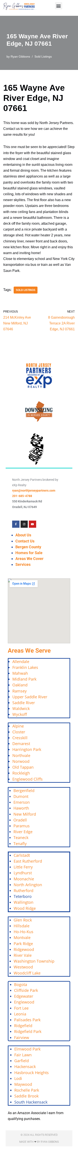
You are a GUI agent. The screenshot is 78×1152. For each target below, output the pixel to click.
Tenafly (20, 843)
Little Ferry (23, 867)
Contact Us (24, 541)
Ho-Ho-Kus (23, 931)
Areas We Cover (29, 558)
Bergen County (28, 547)
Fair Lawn (23, 1054)
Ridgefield (23, 1025)
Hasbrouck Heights (31, 1072)
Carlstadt (22, 855)
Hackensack (25, 1066)
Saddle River (23, 702)
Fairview (21, 1037)
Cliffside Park (26, 990)
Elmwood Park (28, 1049)
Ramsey (19, 691)
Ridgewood (24, 949)
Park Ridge (23, 943)
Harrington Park (26, 749)
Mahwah (20, 673)
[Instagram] (24, 524)
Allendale (20, 661)
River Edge (22, 831)
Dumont (20, 796)
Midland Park (24, 679)
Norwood (20, 761)
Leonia (20, 1013)
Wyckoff (19, 714)
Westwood (23, 967)
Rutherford (23, 890)
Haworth (21, 808)
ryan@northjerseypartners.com (33, 490)
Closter (18, 731)
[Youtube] (32, 524)
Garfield (21, 1060)
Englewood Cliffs (27, 779)
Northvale (21, 755)
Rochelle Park (26, 1090)
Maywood (23, 1084)
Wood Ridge (25, 908)
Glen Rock (23, 920)
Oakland (20, 684)
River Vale (23, 955)
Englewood (24, 1002)
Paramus (21, 825)
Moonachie (24, 878)
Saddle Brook (26, 1096)
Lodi (18, 1078)
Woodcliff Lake (27, 973)
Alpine (18, 726)
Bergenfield (23, 790)
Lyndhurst (23, 872)
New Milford (24, 814)
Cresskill (20, 737)
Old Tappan (23, 767)
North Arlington (28, 884)
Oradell (20, 820)
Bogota (20, 984)
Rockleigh (21, 773)
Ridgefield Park (27, 1031)
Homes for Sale (28, 552)
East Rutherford (28, 861)
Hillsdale (21, 925)
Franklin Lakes (25, 667)
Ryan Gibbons (20, 56)
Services (23, 564)
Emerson (21, 802)
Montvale (22, 937)
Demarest (21, 743)
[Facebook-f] (16, 524)
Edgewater (23, 996)
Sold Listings (43, 56)
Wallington (23, 902)
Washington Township (34, 961)
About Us (23, 535)
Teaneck (20, 837)
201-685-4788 (22, 496)
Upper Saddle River (29, 696)
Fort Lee (21, 1008)
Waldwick (21, 708)
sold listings (25, 290)
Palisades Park (27, 1019)
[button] (58, 5)
